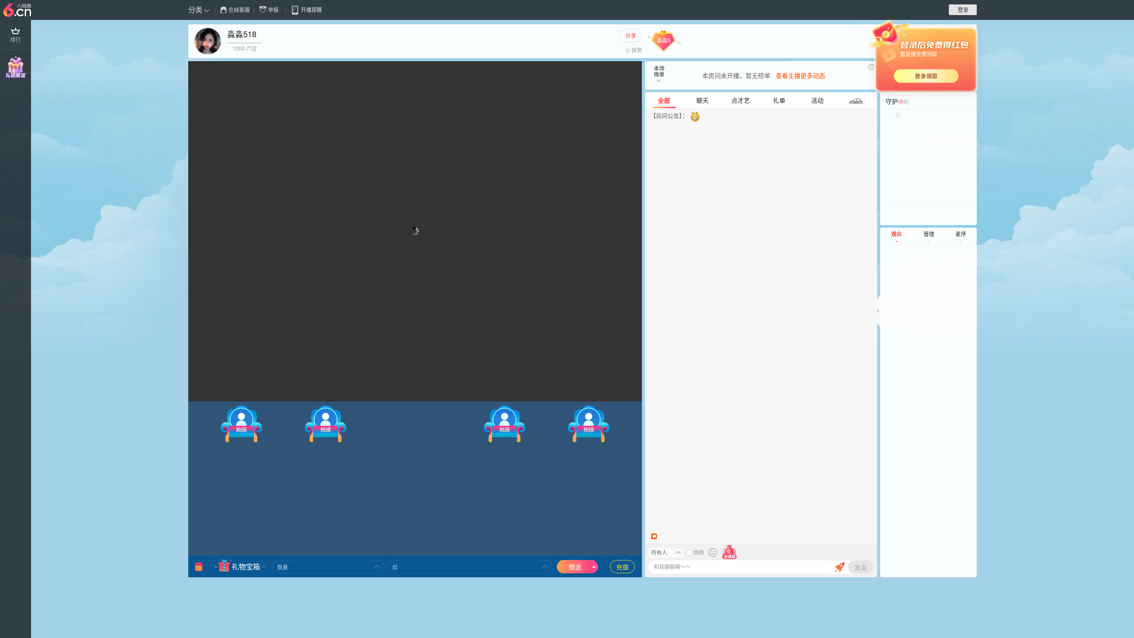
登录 (963, 9)
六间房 (18, 11)
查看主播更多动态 (800, 75)
